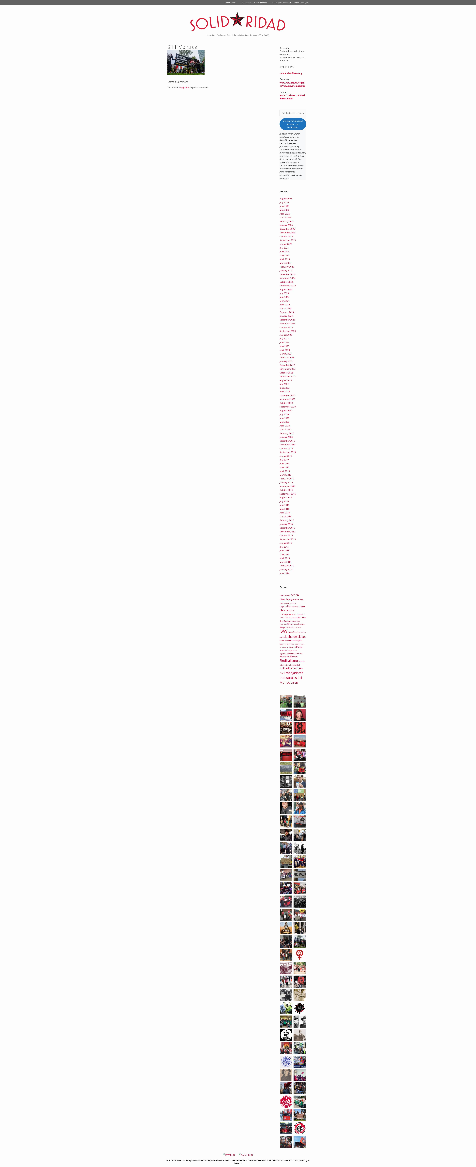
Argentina (294, 599)
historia (295, 624)
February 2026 (287, 221)
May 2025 (284, 255)
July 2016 (284, 501)
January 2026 (286, 225)
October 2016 (286, 490)
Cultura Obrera (292, 618)
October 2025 (286, 236)
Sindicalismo (289, 660)
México (298, 647)
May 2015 (284, 554)
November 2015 (287, 531)
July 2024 (284, 293)
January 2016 (286, 524)
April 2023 (285, 350)
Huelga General (286, 627)
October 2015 (286, 535)
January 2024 (286, 315)
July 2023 (284, 338)
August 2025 (286, 244)
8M (289, 595)
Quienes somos (230, 2)
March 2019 (285, 474)
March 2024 (285, 308)
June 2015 (284, 550)
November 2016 (287, 486)
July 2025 (284, 247)
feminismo (283, 624)
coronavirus (301, 614)
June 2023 (284, 342)
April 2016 (285, 512)
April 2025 (285, 259)
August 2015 (286, 542)
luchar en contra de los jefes (291, 640)
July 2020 (284, 414)
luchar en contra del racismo (290, 644)
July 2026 (284, 202)
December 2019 (287, 440)
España (294, 621)
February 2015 (287, 565)
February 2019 (287, 478)
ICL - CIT (294, 627)
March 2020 (285, 429)
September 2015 (288, 539)
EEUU (301, 617)
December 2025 (287, 228)
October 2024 (286, 281)
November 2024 (287, 278)
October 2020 (286, 403)
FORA (289, 624)
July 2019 (284, 459)
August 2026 (286, 198)
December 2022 (287, 365)
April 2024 (285, 304)
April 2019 (285, 471)
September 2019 (288, 452)
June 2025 (284, 251)
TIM (281, 673)
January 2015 (286, 569)
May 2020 (284, 421)
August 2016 (286, 497)
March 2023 (285, 353)
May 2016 (284, 508)
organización (292, 650)
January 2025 (286, 270)
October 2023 (286, 327)
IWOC (299, 627)
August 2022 (286, 380)
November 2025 (287, 232)
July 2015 (284, 546)
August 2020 (286, 410)
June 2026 (284, 206)
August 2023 (286, 334)
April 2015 (285, 558)
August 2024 (286, 289)
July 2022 (284, 384)
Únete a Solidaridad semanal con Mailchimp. (293, 124)
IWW (283, 631)
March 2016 (285, 516)
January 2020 (286, 437)
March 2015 (285, 561)
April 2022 (285, 391)
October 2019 (286, 448)
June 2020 (284, 418)
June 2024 (284, 297)
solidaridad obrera (291, 668)
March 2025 (285, 262)
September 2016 (288, 493)
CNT (295, 614)
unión (294, 682)
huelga (301, 624)
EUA (298, 621)
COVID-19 (283, 618)
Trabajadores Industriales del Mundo (291, 678)
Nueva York (284, 650)
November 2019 (287, 444)
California (293, 603)
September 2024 (288, 285)
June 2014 (284, 573)
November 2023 (287, 323)
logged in (184, 87)
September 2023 (288, 331)
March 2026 (285, 217)
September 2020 (288, 406)
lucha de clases (295, 636)
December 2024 (287, 274)
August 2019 (286, 456)
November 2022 (287, 368)
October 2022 (286, 372)
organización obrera (288, 653)
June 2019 (284, 463)
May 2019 (284, 467)
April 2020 (285, 425)
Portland (299, 654)
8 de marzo (284, 595)
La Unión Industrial (295, 632)
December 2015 (287, 527)
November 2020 (287, 399)
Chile (296, 607)
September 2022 (288, 376)
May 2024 (284, 300)
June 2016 (284, 505)
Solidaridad (295, 665)
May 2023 (284, 346)
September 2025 (288, 240)
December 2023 (287, 319)
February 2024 (287, 312)
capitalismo (287, 606)
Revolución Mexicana (289, 656)
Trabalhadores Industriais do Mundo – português (290, 2)
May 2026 (284, 209)
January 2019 (286, 482)
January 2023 (286, 361)
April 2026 (285, 213)
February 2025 (287, 266)
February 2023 (287, 357)
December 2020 (287, 395)
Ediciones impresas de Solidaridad (254, 2)
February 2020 (287, 433)
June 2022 (284, 387)
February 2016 (287, 520)
